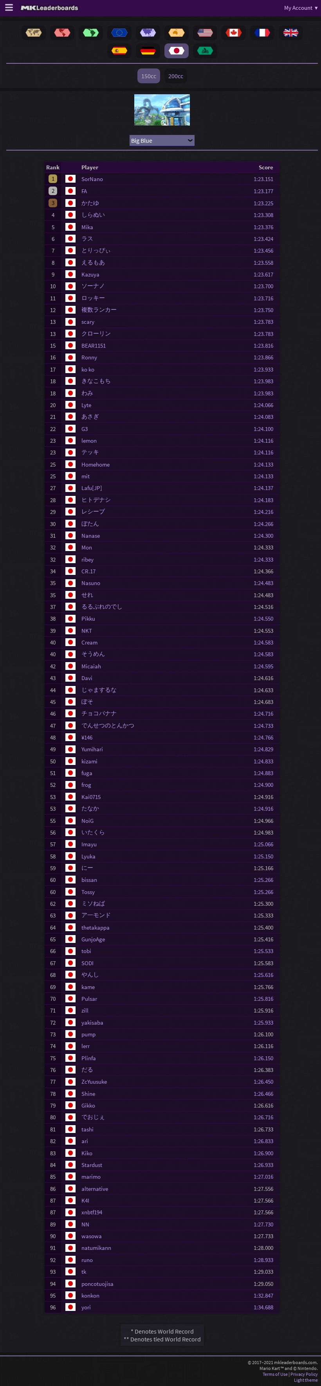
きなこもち (96, 380)
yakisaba (92, 1022)
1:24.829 (266, 749)
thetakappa (95, 927)
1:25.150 (266, 856)
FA (84, 191)
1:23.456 (266, 250)
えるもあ (93, 262)
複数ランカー (99, 309)
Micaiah (91, 666)
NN (85, 1224)
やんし (90, 974)
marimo (91, 1176)
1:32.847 (266, 1295)
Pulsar (89, 998)
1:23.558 (266, 262)
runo (87, 1260)
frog (86, 784)
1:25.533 (266, 951)
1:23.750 (266, 310)
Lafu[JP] (91, 488)
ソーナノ (93, 285)
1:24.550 (266, 618)
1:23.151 (266, 179)
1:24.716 (266, 713)
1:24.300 (266, 535)
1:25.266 (266, 879)
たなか (90, 808)
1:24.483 (266, 583)
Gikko (88, 1105)
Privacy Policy (304, 1374)
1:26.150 (266, 1058)
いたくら (93, 832)
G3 (84, 429)
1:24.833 (266, 761)
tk (83, 1271)
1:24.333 (266, 559)
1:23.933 (266, 369)
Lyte (86, 405)
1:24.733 (266, 725)
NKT (86, 630)
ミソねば (93, 903)
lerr (85, 1046)
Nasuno (90, 583)
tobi (86, 951)
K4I (85, 1200)
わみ (87, 393)
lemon (89, 440)
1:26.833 (266, 1141)
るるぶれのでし (102, 606)
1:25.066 (266, 844)
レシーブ (93, 511)
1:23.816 (266, 345)
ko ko (87, 369)
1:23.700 (266, 286)
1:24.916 (266, 808)
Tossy (88, 892)
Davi (86, 678)
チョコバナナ (99, 713)
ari (84, 1141)
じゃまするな (99, 689)
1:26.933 (266, 1165)
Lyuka (88, 856)
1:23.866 (266, 357)
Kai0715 (91, 797)
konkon (90, 1295)
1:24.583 (266, 642)
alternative (94, 1188)
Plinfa (88, 1058)
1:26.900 (266, 1153)
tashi (87, 1129)
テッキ (90, 452)
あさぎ (90, 416)
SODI (87, 963)
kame (88, 987)
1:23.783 (266, 321)
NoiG (87, 820)
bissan (89, 879)
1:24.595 (266, 666)
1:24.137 (266, 488)
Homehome (95, 464)
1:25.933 (266, 1022)
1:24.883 (266, 773)
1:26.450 (266, 1081)
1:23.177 (266, 191)
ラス (87, 238)
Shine (88, 1093)
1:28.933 (266, 1260)
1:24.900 (266, 784)
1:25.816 (266, 998)
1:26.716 (266, 1117)
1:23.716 (266, 298)
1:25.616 (266, 974)
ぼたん (90, 523)
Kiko (86, 1153)
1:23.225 (266, 203)
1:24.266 (266, 524)
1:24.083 (266, 416)
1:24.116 (266, 440)
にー (87, 867)
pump (88, 1034)
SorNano (92, 179)
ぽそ (87, 701)
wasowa (91, 1236)
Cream (89, 642)
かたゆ (90, 202)
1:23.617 (266, 274)
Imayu (89, 844)
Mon (86, 547)
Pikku (88, 618)
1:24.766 (266, 737)
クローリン (96, 333)
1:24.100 (266, 429)
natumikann (96, 1247)
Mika (87, 227)
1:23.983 (266, 381)
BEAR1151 (93, 345)
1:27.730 (266, 1224)
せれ (87, 594)
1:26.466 (266, 1093)
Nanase (90, 535)
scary (87, 321)
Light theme (306, 1380)
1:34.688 (266, 1307)
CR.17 (88, 571)
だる (87, 1069)
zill (84, 1010)
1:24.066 (266, 405)
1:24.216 (266, 511)
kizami (89, 761)
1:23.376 (266, 227)
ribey (87, 559)
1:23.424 (266, 238)
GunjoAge (93, 939)
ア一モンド (96, 915)
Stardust (91, 1165)
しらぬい (93, 214)
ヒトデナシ (96, 499)
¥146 (86, 737)
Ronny (89, 357)
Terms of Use (275, 1374)
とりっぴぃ (96, 250)
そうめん (93, 653)
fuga (86, 773)
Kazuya (90, 274)
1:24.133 (266, 464)
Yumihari (92, 749)
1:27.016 (266, 1176)
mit (85, 476)
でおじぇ (93, 1116)
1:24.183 (266, 500)
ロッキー (93, 298)
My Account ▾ (301, 7)
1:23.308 (266, 215)
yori (86, 1307)
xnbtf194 (91, 1212)
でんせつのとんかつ (107, 725)
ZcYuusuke (94, 1081)
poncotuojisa (97, 1283)
